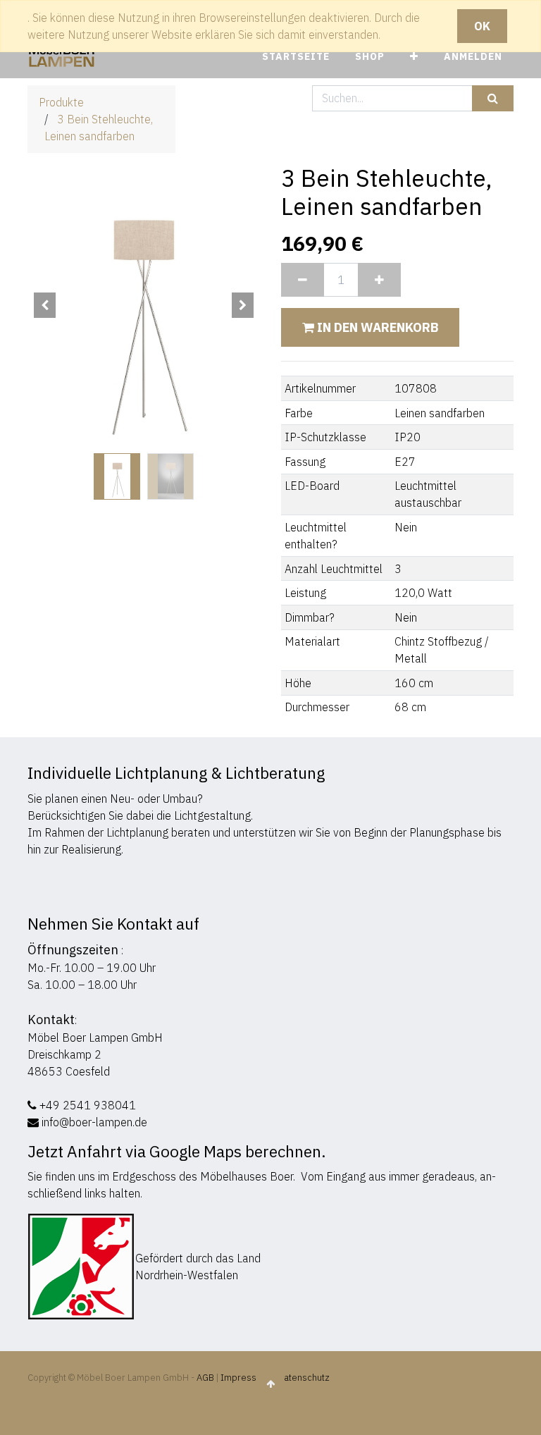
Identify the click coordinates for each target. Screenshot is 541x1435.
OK (482, 26)
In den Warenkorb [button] (376, 327)
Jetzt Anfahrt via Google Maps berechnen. (176, 1151)
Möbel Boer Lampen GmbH (95, 1037)
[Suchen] (493, 98)
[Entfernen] (302, 280)
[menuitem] (296, 57)
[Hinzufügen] (379, 280)
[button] (414, 57)
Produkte (61, 102)
